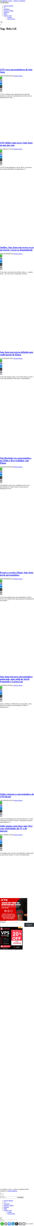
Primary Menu (4, 2)
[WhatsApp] (17, 78)
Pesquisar (2, 922)
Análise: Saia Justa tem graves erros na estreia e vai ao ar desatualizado (17, 248)
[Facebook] (17, 82)
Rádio (5, 14)
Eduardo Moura (17, 76)
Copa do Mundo (8, 6)
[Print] (17, 89)
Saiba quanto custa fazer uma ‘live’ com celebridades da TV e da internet (16, 828)
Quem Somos (11, 19)
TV (5, 7)
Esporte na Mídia (8, 10)
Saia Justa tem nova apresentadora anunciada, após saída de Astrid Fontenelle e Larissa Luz (16, 679)
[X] (17, 86)
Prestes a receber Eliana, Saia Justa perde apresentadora (16, 573)
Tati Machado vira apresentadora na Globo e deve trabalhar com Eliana (15, 460)
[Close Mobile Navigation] (0, 24)
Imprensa (6, 12)
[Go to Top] (0, 1217)
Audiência (7, 9)
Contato (9, 17)
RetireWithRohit (12, 1191)
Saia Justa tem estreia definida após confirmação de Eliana (16, 353)
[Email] (17, 91)
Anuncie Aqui (8, 15)
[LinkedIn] (17, 84)
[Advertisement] (17, 49)
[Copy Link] (17, 80)
